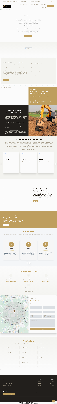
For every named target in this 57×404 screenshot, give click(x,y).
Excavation (39, 381)
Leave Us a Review (9, 394)
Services (24, 4)
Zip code (32, 315)
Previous (27, 263)
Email (31, 311)
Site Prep (39, 383)
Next (30, 263)
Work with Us (6, 79)
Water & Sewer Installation (37, 387)
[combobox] (49, 316)
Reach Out (35, 201)
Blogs (45, 4)
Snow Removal (38, 392)
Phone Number (45, 311)
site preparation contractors (12, 118)
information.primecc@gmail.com (35, 1)
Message (32, 319)
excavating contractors (8, 117)
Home (21, 4)
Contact (41, 4)
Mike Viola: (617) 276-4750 (24, 1)
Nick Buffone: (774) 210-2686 (14, 1)
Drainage (39, 385)
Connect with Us (50, 6)
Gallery (37, 4)
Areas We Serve (31, 4)
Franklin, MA (35, 75)
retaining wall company (14, 130)
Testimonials (44, 7)
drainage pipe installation (12, 122)
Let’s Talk (5, 225)
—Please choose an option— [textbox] (47, 316)
